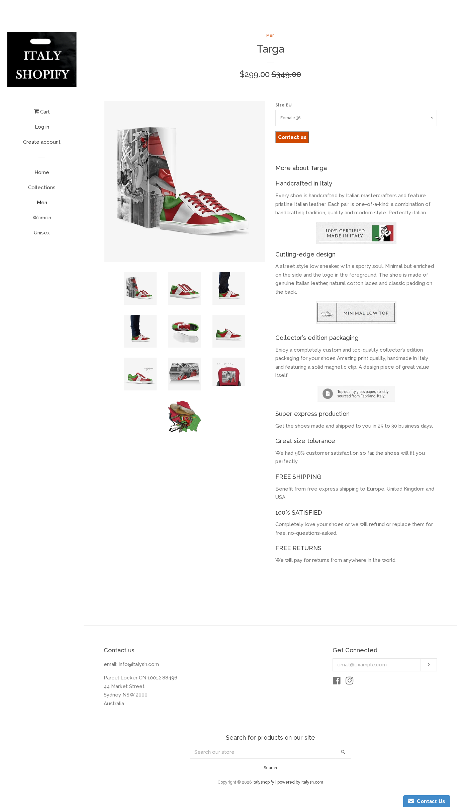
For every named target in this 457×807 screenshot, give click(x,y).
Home (41, 172)
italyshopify (263, 782)
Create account (42, 142)
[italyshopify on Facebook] (337, 682)
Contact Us (429, 801)
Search (270, 767)
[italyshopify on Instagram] (350, 682)
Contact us (292, 137)
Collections (42, 188)
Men (42, 203)
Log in (42, 127)
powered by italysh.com (300, 782)
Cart (44, 112)
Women (41, 218)
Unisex (42, 233)
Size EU (283, 105)
